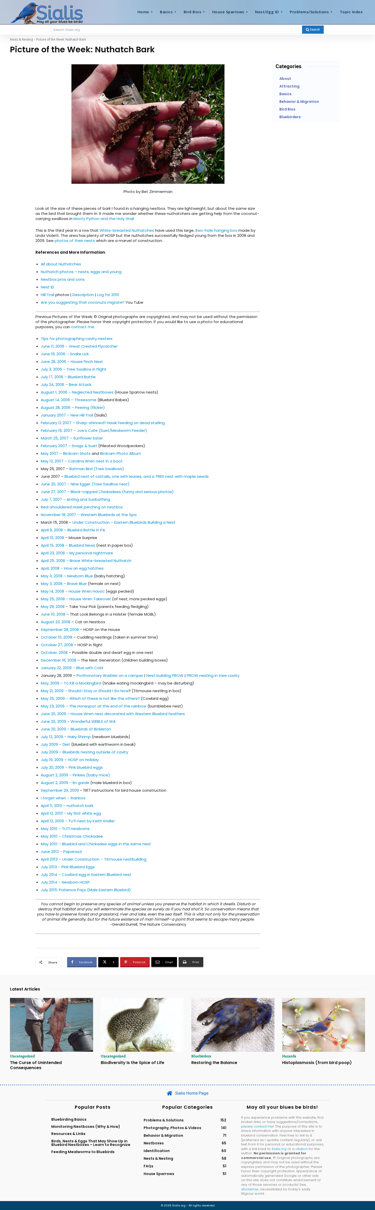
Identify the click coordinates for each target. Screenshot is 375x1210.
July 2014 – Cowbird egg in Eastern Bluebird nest (86, 874)
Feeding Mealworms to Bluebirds (83, 1151)
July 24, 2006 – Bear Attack (66, 384)
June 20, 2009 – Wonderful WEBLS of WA (78, 721)
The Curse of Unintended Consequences (36, 1065)
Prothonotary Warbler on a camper (110, 675)
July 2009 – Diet (55, 744)
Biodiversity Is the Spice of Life (132, 1063)
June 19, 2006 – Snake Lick (65, 354)
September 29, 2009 (60, 790)
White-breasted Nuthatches (126, 230)
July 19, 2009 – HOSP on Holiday (70, 759)
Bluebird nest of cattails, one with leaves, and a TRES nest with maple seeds (137, 476)
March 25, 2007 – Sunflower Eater (72, 438)
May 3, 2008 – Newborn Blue (67, 576)
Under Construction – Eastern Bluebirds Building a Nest (124, 522)
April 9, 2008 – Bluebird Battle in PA (73, 530)
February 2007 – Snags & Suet (69, 445)
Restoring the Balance (214, 1063)
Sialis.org (279, 1148)
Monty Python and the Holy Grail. (104, 218)
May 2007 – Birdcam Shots (66, 453)
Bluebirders (201, 1056)
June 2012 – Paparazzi (61, 851)
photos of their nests (75, 240)
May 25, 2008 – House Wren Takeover (76, 599)
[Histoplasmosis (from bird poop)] (323, 1025)
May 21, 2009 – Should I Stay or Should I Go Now (85, 690)
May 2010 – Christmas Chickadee (72, 836)
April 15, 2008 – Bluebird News (68, 545)
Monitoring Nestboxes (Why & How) (85, 1126)
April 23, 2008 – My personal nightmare (77, 553)
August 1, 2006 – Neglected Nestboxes (77, 392)
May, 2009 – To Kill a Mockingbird (71, 683)
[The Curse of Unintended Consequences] (51, 1025)
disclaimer (250, 1189)
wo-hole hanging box (217, 230)
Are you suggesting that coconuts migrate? (82, 302)
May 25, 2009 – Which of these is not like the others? (90, 698)
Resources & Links (68, 1133)
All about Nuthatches (61, 264)
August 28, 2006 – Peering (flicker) (73, 407)
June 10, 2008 (53, 614)
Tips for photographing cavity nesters (76, 338)
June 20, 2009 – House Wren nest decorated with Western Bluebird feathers (113, 713)
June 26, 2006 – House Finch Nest (72, 361)
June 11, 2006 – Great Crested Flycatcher (79, 346)
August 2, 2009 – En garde (65, 782)
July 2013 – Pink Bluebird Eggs (68, 867)
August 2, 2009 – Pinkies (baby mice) (75, 775)
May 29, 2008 (53, 606)
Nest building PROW (164, 675)
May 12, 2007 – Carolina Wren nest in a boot (82, 461)
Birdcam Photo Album (120, 453)
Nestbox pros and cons (63, 279)
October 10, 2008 (56, 637)
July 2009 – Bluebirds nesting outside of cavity (84, 752)
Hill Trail (47, 294)
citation (301, 1148)
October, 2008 (54, 652)
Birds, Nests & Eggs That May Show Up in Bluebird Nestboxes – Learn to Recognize (90, 1143)
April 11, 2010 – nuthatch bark (67, 805)
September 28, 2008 (60, 629)
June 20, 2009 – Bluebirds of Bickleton (76, 729)
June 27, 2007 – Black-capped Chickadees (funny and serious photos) (107, 491)
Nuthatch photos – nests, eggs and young (81, 271)
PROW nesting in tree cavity (213, 675)
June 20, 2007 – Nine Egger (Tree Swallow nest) (85, 484)
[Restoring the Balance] (232, 1025)
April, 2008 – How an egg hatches (72, 568)
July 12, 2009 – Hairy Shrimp (66, 736)
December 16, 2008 (58, 660)
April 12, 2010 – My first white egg (71, 813)
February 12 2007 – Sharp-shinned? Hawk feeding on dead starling (103, 422)
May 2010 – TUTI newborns (65, 828)
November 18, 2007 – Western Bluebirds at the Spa (88, 514)
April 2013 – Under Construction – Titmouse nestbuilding (93, 859)
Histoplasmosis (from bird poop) (317, 1063)
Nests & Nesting (21, 39)
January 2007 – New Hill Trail (67, 415)
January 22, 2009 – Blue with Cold (72, 667)
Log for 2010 (108, 294)
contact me (82, 326)
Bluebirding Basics (68, 1119)
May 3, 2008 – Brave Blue (64, 583)
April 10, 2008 (52, 537)
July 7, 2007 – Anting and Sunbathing (75, 499)
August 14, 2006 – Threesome (68, 399)
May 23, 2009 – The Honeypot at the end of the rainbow (94, 706)
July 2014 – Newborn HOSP (65, 882)
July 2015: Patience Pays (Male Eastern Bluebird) (86, 890)
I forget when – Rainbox (63, 798)
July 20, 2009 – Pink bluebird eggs (72, 767)
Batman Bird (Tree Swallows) (96, 468)
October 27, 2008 (57, 644)
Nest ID (47, 287)
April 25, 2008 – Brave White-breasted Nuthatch (86, 560)
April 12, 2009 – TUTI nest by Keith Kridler (78, 821)
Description (83, 294)
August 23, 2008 (55, 622)
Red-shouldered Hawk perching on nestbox (82, 507)
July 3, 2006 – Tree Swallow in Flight (73, 369)
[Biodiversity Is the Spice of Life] (142, 1025)
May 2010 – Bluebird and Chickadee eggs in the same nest (96, 844)
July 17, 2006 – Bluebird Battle (68, 377)
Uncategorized (22, 1056)
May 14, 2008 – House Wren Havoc (73, 591)
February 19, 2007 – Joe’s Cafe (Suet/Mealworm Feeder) (94, 430)
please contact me (257, 1126)
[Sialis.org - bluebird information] (54, 13)
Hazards (289, 1056)
